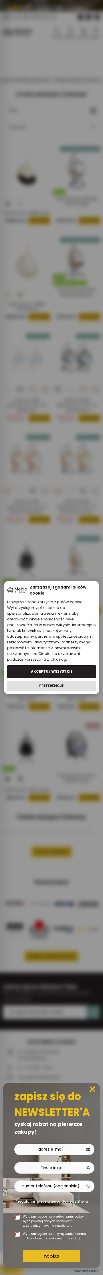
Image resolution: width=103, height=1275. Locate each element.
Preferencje (51, 685)
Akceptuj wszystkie (51, 671)
